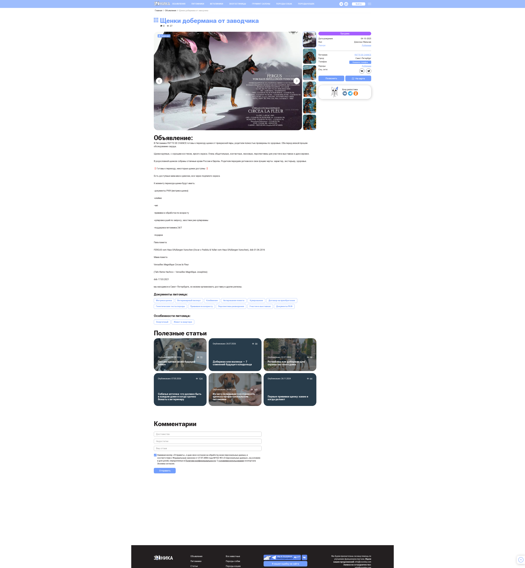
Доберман (366, 45)
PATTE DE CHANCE (363, 55)
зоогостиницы (237, 4)
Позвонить (331, 78)
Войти (358, 4)
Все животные (233, 556)
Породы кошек (306, 4)
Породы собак (284, 4)
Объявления (178, 4)
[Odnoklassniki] (356, 93)
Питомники (197, 4)
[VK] (345, 93)
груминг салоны (261, 4)
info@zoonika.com (363, 562)
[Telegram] (350, 93)
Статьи (194, 566)
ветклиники (216, 4)
